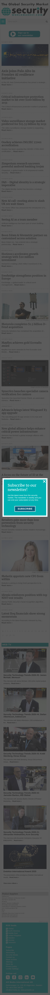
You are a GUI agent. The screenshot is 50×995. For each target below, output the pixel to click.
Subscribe (25, 509)
